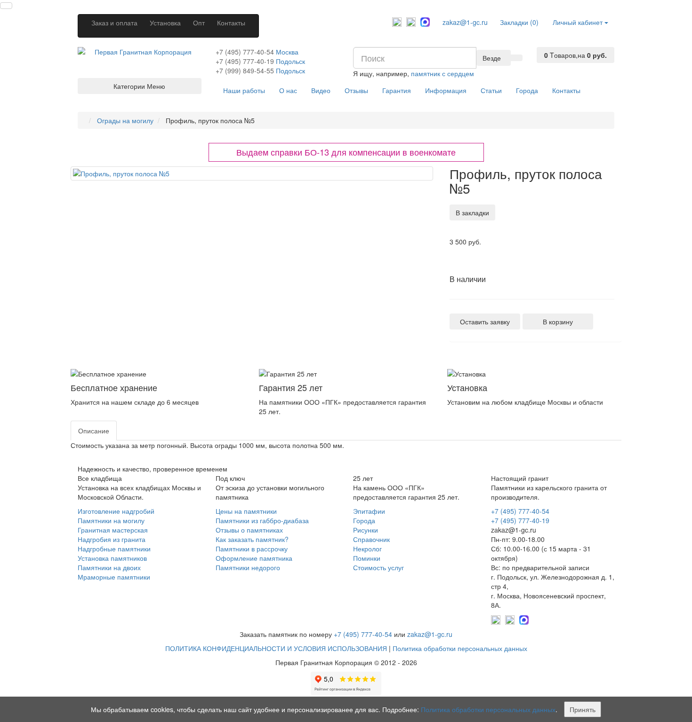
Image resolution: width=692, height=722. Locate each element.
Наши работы (244, 90)
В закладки (472, 212)
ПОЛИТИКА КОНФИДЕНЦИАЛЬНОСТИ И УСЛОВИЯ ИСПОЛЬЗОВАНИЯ (276, 648)
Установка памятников (112, 558)
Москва (287, 51)
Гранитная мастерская (113, 529)
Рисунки (365, 529)
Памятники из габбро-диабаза (262, 520)
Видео (320, 90)
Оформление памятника (254, 558)
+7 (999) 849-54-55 (245, 70)
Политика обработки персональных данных (460, 648)
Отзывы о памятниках (249, 529)
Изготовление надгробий (116, 511)
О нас (288, 90)
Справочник (371, 539)
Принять (582, 709)
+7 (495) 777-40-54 (245, 51)
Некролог (367, 548)
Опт (199, 22)
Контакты (231, 22)
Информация (446, 90)
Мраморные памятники (114, 576)
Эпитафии (369, 511)
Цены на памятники (246, 511)
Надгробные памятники (114, 548)
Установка (165, 22)
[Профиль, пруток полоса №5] (252, 173)
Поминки (366, 558)
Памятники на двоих (109, 567)
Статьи (491, 90)
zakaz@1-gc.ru (465, 22)
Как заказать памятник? (252, 539)
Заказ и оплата (114, 22)
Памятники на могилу (111, 520)
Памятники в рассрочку (252, 548)
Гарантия (396, 90)
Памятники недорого (248, 567)
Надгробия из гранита (111, 539)
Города (527, 90)
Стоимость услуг (378, 567)
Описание (93, 430)
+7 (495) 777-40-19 (245, 61)
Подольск (290, 61)
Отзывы (356, 90)
